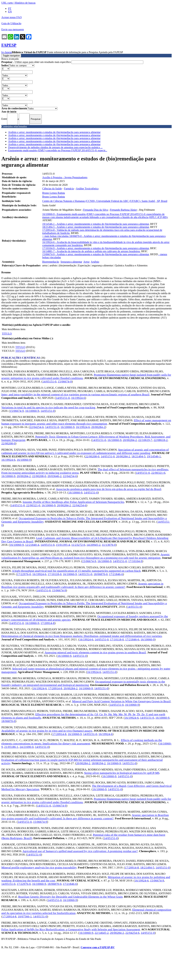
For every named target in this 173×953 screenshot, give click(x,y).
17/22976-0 (24, 574)
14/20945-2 (93, 544)
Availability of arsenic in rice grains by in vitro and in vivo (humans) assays (46, 730)
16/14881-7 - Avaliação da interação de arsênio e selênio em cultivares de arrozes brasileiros (91, 251)
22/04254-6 (37, 427)
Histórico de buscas (25, 2)
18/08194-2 (99, 763)
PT (9, 8)
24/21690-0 (27, 747)
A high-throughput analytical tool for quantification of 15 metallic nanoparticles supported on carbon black (76, 570)
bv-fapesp (6, 52)
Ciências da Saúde (52, 188)
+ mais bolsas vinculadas (55, 236)
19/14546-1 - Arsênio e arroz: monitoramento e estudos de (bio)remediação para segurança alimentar (95, 224)
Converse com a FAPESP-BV (98, 947)
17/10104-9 (135, 561)
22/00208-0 (8, 443)
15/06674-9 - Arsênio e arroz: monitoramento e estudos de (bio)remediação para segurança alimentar (95, 254)
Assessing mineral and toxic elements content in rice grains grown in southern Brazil (95, 652)
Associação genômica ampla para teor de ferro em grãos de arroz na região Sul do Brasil (108, 489)
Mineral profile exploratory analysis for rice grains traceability (39, 867)
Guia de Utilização (11, 23)
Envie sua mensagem (12, 29)
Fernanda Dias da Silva (95, 209)
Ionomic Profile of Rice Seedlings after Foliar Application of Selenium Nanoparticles (73, 502)
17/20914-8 (48, 623)
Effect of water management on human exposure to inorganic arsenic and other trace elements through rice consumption (86, 422)
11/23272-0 (78, 544)
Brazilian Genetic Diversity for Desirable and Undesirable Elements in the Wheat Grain (70, 896)
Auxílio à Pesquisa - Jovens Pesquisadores (64, 177)
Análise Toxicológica (87, 188)
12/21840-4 (32, 544)
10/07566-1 (25, 916)
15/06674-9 (65, 381)
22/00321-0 (158, 472)
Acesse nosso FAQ (11, 17)
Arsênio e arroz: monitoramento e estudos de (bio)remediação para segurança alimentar (54, 132)
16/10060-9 (32, 410)
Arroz (86, 261)
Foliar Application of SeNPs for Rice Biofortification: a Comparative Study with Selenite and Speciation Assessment (70, 929)
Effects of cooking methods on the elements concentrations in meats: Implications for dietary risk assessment (81, 742)
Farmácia (69, 188)
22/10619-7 (145, 440)
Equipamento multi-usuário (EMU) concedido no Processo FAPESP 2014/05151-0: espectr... (57, 150)
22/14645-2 (102, 932)
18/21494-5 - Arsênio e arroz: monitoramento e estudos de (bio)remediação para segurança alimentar (95, 227)
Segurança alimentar (71, 261)
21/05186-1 (11, 747)
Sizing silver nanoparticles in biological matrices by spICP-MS (121, 773)
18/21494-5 (138, 456)
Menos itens (19, 329)
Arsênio (95, 261)
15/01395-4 (63, 544)
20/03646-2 (54, 476)
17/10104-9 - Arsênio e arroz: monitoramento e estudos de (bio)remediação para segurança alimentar (95, 248)
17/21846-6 (116, 574)
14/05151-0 (49, 381)
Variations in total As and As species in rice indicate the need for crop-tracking (48, 407)
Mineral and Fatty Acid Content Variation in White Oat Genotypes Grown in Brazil (121, 701)
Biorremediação (50, 261)
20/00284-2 (98, 427)
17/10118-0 (54, 574)
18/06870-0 (101, 574)
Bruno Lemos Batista (53, 192)
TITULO (7, 333)
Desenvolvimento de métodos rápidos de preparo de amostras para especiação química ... (55, 147)
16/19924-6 (78, 397)
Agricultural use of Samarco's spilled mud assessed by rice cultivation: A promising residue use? (80, 851)
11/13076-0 (109, 544)
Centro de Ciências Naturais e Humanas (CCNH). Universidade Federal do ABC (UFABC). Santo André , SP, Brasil (104, 201)
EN (10, 11)
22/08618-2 (161, 440)
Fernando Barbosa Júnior (123, 209)
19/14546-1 (154, 456)
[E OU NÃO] (5, 68)
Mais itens (7, 329)
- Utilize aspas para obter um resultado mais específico (36, 62)
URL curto (7, 2)
